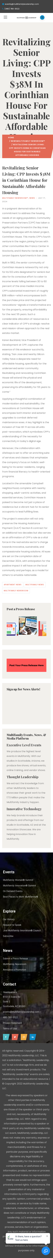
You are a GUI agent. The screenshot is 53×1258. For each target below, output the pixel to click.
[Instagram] (23, 1037)
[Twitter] (14, 1037)
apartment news (12, 584)
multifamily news (34, 584)
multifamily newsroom (16, 590)
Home (11, 137)
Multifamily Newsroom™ (31, 141)
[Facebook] (5, 1037)
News (14, 141)
